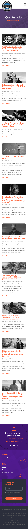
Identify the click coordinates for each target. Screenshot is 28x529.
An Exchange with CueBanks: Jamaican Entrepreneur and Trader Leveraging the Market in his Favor (13, 395)
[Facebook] (10, 445)
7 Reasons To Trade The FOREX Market (13, 157)
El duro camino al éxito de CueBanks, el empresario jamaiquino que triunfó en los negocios (12, 353)
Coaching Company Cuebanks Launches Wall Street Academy (13, 237)
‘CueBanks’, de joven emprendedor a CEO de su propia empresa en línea (11, 277)
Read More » (6, 65)
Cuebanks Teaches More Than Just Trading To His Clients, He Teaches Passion (13, 124)
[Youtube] (14, 445)
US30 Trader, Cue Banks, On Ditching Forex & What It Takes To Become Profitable (13, 49)
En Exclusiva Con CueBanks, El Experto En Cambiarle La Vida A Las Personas (13, 87)
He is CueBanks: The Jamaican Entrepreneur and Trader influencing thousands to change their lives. (13, 199)
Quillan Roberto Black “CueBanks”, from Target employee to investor (11, 317)
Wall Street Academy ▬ (14, 20)
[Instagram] (17, 445)
